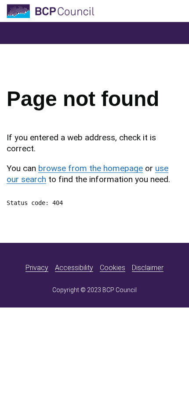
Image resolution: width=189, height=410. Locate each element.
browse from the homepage (90, 168)
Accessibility (74, 268)
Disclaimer (148, 268)
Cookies (112, 268)
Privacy (36, 268)
